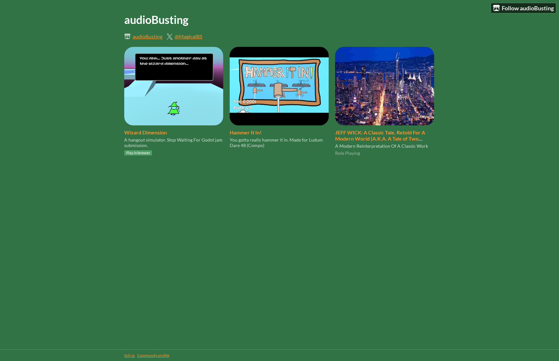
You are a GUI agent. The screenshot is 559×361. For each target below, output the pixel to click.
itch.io (129, 355)
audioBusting (147, 36)
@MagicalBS (188, 36)
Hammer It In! (246, 132)
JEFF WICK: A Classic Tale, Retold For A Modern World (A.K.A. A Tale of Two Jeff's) (380, 138)
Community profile (153, 355)
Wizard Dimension (145, 132)
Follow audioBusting (528, 8)
